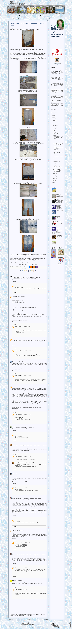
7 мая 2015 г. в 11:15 (19, 361)
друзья (56, 78)
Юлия (13, 580)
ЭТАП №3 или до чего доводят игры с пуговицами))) (59, 222)
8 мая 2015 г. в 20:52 (27, 350)
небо (60, 83)
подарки (52, 88)
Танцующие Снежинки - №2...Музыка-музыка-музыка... (59, 207)
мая (54, 132)
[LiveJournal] (35, 267)
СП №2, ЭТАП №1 (56, 161)
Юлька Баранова (15, 497)
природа (52, 91)
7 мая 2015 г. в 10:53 (20, 339)
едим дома (60, 78)
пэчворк (61, 95)
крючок (55, 82)
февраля (54, 176)
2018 (53, 113)
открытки (56, 86)
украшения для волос (55, 104)
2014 (53, 180)
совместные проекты (57, 101)
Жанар (13, 426)
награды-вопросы (56, 83)
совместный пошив (59, 102)
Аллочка (61, 69)
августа (54, 127)
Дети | (27, 16)
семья (52, 100)
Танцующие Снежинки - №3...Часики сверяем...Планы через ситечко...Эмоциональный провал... (57, 230)
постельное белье (60, 89)
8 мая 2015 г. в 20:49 (27, 326)
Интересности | (34, 16)
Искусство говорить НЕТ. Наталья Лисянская (33, 405)
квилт (62, 79)
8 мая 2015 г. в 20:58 (27, 456)
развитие (52, 96)
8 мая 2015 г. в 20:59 (26, 487)
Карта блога (49, 16)
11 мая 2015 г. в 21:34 (26, 567)
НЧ (12, 553)
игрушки (59, 79)
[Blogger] (34, 267)
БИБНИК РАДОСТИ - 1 (58, 217)
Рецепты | (21, 16)
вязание (62, 76)
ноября (54, 122)
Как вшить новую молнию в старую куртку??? (58, 159)
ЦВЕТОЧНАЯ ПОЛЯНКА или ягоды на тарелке (58, 167)
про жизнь (61, 91)
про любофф (53, 92)
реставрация (24, 268)
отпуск (60, 86)
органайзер (52, 86)
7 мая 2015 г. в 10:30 (21, 296)
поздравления (57, 88)
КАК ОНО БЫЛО (59, 210)
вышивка (58, 76)
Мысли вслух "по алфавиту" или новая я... (59, 189)
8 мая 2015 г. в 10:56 (23, 497)
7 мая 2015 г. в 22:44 (23, 473)
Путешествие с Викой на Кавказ (59, 236)
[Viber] (37, 267)
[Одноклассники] (31, 267)
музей (51, 83)
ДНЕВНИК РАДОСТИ (57, 70)
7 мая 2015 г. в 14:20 (27, 444)
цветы (62, 107)
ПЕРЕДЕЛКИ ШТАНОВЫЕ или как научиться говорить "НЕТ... (58, 164)
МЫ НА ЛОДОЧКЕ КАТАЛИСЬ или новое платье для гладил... (57, 170)
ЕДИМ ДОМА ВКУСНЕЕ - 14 (59, 241)
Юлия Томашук (18, 286)
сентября (55, 125)
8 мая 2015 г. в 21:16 (26, 542)
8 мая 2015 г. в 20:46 (27, 286)
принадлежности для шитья (57, 90)
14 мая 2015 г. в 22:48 (19, 580)
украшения (61, 103)
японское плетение (53, 109)
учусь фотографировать (57, 105)
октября (54, 123)
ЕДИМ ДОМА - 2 (56, 133)
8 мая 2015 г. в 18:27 (20, 530)
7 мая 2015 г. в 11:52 (20, 386)
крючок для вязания (60, 82)
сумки (58, 103)
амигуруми (52, 76)
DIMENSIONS (53, 69)
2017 (53, 115)
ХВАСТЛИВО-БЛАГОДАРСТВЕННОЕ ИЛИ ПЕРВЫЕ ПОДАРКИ (58, 148)
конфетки (54, 80)
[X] (32, 267)
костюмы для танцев (60, 80)
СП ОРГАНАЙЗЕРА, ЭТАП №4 (58, 153)
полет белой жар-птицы (57, 88)
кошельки (52, 82)
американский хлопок (59, 75)
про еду (56, 91)
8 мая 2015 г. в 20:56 (27, 414)
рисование (57, 98)
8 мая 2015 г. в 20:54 (27, 375)
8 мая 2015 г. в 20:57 (27, 435)
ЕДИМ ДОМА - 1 (56, 151)
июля (54, 128)
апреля (54, 173)
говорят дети (54, 77)
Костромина (14, 296)
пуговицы (52, 95)
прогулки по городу (54, 94)
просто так (61, 94)
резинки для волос (56, 97)
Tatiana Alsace (15, 473)
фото (62, 105)
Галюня (13, 276)
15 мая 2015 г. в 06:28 (27, 589)
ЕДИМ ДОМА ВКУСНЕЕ (57, 71)
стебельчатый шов (54, 103)
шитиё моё (53, 108)
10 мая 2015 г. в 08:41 (18, 553)
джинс (14, 268)
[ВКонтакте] (29, 267)
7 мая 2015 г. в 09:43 (19, 276)
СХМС (56, 73)
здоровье (56, 79)
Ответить (14, 281)
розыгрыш (61, 98)
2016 (53, 117)
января (54, 178)
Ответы (14, 283)
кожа (51, 80)
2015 (53, 119)
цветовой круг (57, 106)
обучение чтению (56, 84)
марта (54, 175)
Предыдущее (45, 619)
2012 (53, 182)
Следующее (11, 619)
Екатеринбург (53, 72)
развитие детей (57, 96)
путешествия (57, 95)
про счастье (60, 93)
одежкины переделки (18, 268)
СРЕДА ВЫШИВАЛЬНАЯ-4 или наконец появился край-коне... (58, 137)
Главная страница (28, 619)
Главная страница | (12, 16)
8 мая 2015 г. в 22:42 (30, 462)
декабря (54, 120)
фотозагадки (53, 106)
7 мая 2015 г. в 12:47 (19, 426)
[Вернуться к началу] (70, 625)
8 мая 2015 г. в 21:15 (26, 520)
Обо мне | (42, 16)
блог (55, 76)
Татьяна (13, 361)
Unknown (14, 339)
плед (62, 86)
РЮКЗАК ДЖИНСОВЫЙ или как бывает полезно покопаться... (58, 156)
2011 (53, 184)
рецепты (52, 99)
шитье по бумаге (60, 108)
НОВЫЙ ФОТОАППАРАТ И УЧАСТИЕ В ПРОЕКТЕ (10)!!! (59, 201)
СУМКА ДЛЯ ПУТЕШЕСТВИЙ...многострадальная (58, 141)
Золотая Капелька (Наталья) (17, 444)
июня (54, 130)
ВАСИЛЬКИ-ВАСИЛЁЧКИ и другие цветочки (58, 144)
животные (52, 79)
